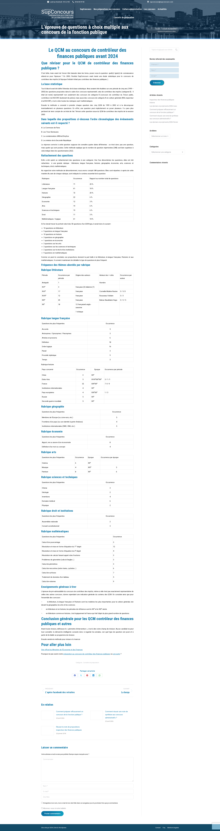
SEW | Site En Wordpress (58, 827)
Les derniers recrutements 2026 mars (163, 106)
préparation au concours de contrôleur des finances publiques (86, 654)
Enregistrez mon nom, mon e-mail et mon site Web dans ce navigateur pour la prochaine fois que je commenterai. (80, 803)
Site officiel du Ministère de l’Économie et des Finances (62, 650)
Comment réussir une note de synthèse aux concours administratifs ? (116, 715)
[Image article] (47, 715)
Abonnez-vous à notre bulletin (54, 808)
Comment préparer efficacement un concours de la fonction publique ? (69, 713)
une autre (116, 654)
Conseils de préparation (91, 662)
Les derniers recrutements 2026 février (164, 122)
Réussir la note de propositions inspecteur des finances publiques (69, 728)
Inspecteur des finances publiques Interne (162, 101)
